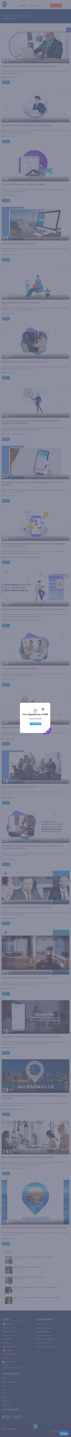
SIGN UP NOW (35, 723)
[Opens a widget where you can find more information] (64, 1433)
